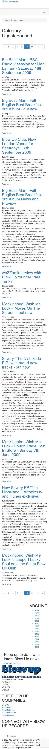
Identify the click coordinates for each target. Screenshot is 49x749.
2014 (37, 639)
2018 (37, 628)
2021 (37, 621)
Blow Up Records (9, 712)
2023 (37, 615)
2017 (37, 631)
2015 (37, 636)
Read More (6, 94)
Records (13, 20)
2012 (37, 644)
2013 (37, 641)
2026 (37, 610)
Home (6, 20)
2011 (37, 647)
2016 (37, 634)
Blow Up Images (8, 715)
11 (32, 46)
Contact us (11, 736)
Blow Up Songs (8, 710)
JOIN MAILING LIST (12, 663)
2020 (37, 623)
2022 (37, 618)
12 (37, 46)
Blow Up (5, 705)
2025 (37, 613)
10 (27, 46)
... (13, 46)
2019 (37, 626)
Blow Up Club (7, 707)
